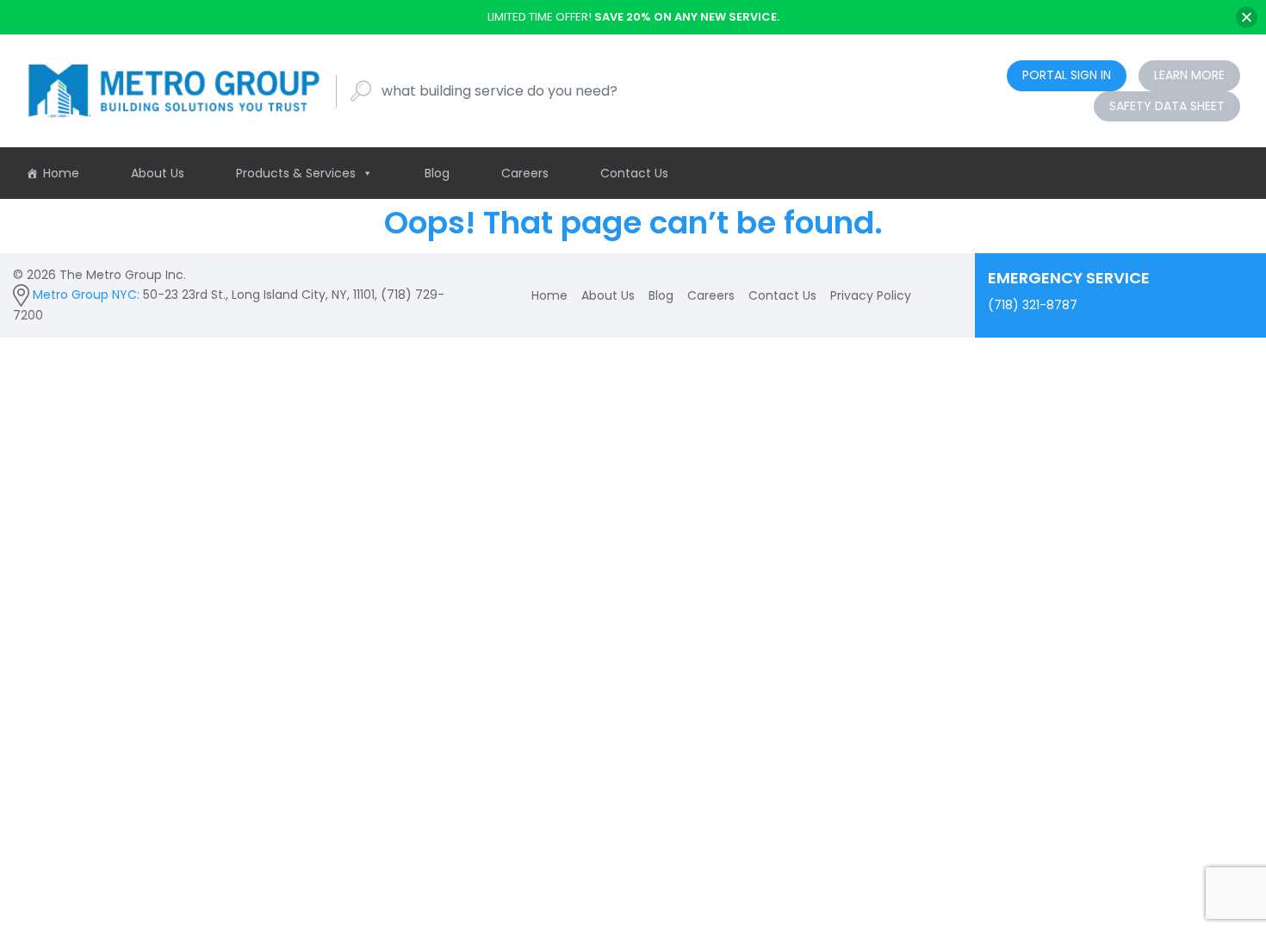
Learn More (1189, 75)
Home (61, 173)
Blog (437, 173)
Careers (525, 173)
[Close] (1246, 17)
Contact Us (634, 173)
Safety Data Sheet (1167, 106)
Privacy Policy (870, 295)
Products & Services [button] (296, 173)
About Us (157, 173)
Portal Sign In (1066, 75)
